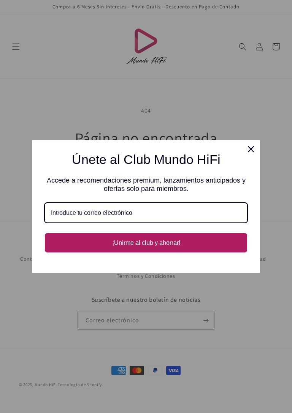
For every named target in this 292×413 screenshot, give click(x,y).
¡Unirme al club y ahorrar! (146, 243)
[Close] (251, 149)
